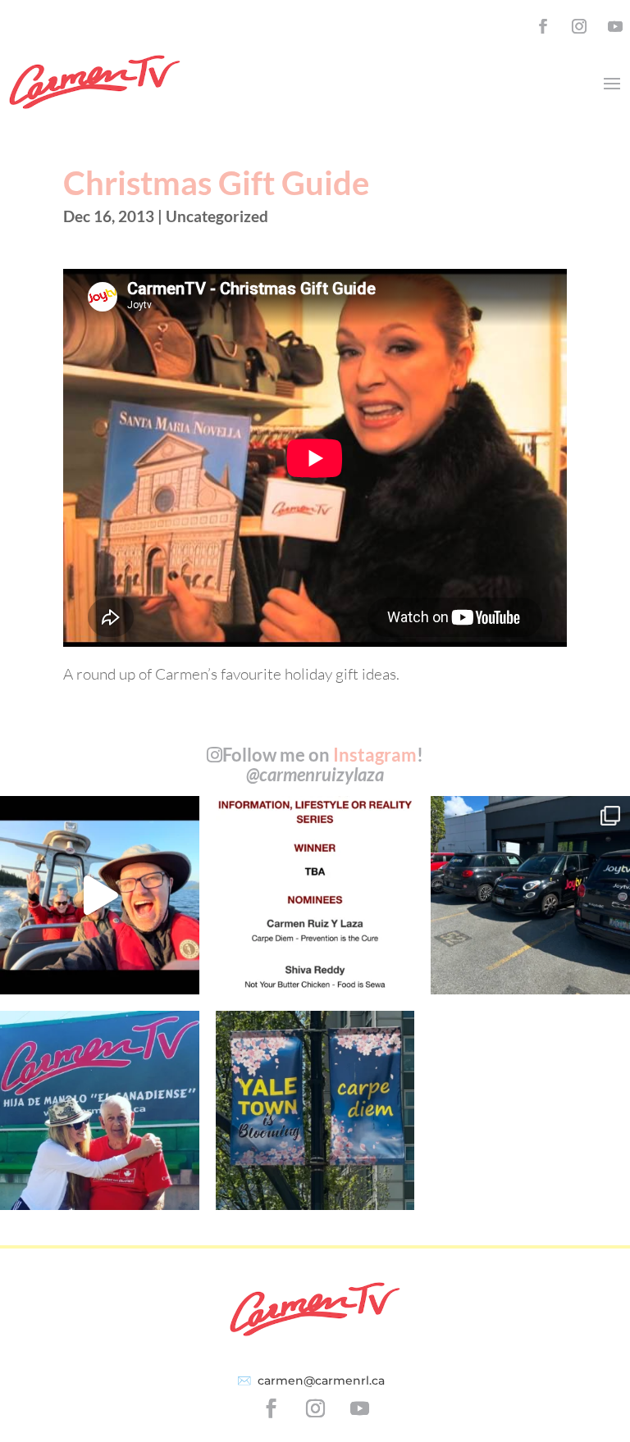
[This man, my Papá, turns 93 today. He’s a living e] (99, 1110)
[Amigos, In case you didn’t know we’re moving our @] (315, 1110)
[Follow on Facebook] (543, 26)
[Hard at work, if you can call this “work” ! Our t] (99, 895)
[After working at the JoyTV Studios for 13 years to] (530, 895)
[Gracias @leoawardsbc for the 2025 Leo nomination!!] (315, 895)
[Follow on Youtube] (615, 26)
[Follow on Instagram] (579, 26)
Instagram (375, 755)
